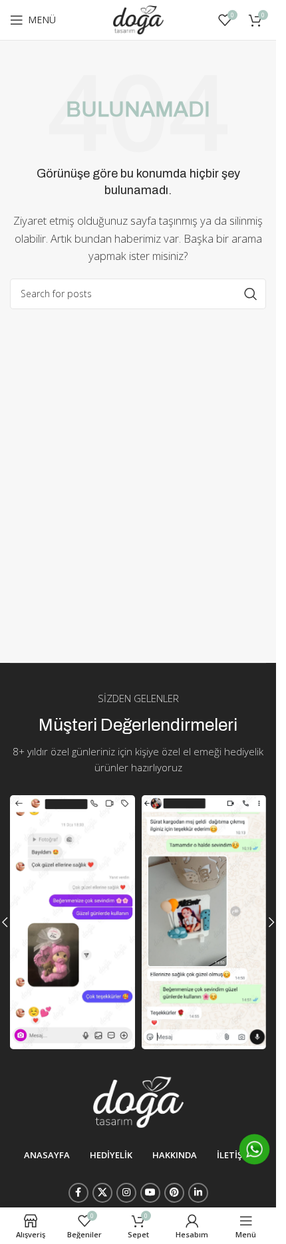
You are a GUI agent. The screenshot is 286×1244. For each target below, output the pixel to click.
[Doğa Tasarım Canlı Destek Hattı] (254, 1149)
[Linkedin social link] (198, 1193)
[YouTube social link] (150, 1193)
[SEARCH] (250, 294)
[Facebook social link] (78, 1193)
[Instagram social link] (126, 1193)
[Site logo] (138, 18)
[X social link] (102, 1193)
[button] (271, 922)
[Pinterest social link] (174, 1193)
